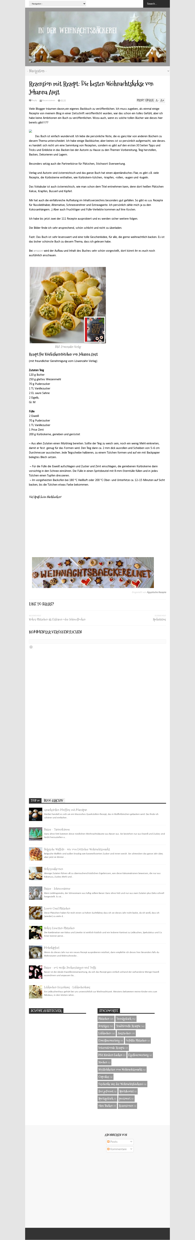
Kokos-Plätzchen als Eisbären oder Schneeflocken (57, 619)
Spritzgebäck (105, 1098)
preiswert (124, 1098)
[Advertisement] (97, 765)
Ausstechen (124, 1033)
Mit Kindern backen (110, 1055)
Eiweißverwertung (109, 1040)
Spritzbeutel (126, 1091)
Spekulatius (159, 619)
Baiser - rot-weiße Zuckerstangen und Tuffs (70, 967)
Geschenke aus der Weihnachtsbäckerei (120, 1084)
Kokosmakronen (53, 869)
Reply (34, 100)
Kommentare (118, 1149)
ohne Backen (105, 1106)
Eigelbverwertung (138, 1055)
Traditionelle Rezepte (128, 1026)
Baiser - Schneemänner (57, 888)
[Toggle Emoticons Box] (31, 647)
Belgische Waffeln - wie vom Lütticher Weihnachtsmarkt (77, 849)
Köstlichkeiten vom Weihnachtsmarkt (120, 1069)
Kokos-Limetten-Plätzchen (59, 928)
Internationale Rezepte (111, 1048)
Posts (113, 1141)
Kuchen (102, 1062)
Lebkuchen (104, 1033)
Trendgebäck (123, 1019)
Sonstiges (103, 1026)
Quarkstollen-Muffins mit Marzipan (65, 810)
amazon (38, 250)
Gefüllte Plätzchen (136, 1040)
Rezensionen (48, 100)
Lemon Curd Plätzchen (57, 908)
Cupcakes (103, 1077)
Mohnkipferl (51, 948)
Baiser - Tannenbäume (57, 829)
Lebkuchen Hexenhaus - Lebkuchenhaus (67, 987)
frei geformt (105, 1091)
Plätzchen (103, 1019)
